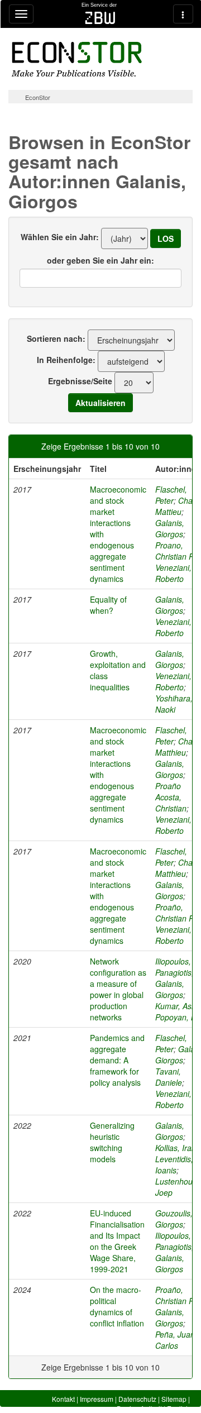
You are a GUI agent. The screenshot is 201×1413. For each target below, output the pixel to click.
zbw (100, 17)
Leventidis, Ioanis (174, 1164)
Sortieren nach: (56, 338)
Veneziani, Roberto (173, 573)
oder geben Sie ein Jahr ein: (100, 260)
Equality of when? (108, 605)
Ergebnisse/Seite (80, 380)
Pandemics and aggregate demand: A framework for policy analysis (117, 1060)
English (178, 1408)
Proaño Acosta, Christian (170, 797)
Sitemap (173, 1399)
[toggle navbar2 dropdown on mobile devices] (183, 13)
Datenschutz (137, 1399)
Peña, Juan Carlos (175, 1340)
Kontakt (63, 1399)
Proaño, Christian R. (176, 912)
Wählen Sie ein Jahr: (60, 236)
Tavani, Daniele (168, 1077)
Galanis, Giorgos (169, 528)
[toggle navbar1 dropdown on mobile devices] (21, 13)
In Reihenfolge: (66, 359)
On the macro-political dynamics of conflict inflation (117, 1306)
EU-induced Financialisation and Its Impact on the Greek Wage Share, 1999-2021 (117, 1240)
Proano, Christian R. (176, 551)
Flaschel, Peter (171, 495)
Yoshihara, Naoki (174, 704)
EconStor (37, 97)
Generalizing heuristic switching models (112, 1142)
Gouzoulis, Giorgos (174, 1218)
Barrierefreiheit (139, 1408)
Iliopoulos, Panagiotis (173, 967)
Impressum (96, 1399)
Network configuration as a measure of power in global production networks (118, 989)
